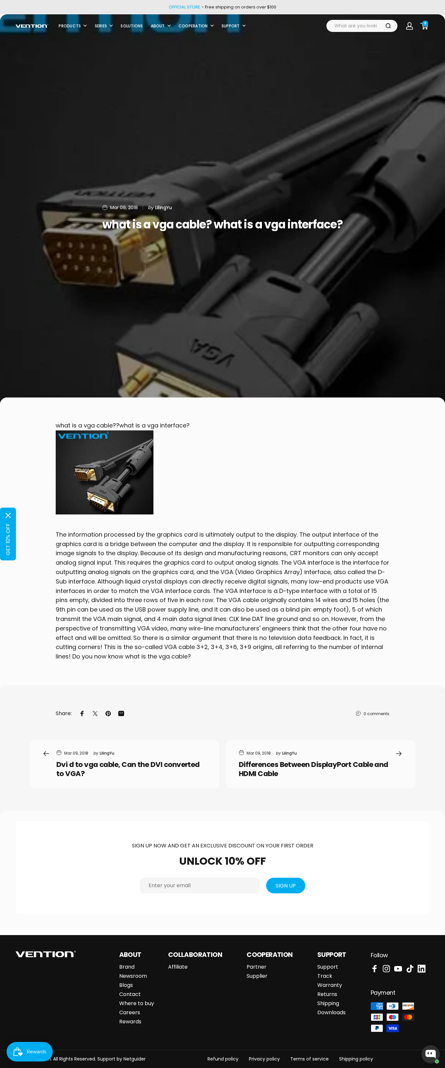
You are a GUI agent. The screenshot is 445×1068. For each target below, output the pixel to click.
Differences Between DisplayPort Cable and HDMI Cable (313, 769)
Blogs (126, 985)
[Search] (388, 26)
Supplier (257, 976)
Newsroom (133, 976)
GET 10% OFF (8, 539)
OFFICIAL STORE (184, 7)
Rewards (130, 1021)
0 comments (376, 713)
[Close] (8, 515)
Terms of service (309, 1059)
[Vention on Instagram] (386, 969)
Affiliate (178, 967)
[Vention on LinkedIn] (421, 969)
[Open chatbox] (431, 1054)
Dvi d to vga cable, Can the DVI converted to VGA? (128, 769)
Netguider (134, 1059)
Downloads (331, 1012)
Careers (129, 1012)
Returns (327, 994)
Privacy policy (264, 1059)
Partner (256, 967)
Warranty (329, 985)
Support (327, 967)
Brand (127, 967)
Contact (130, 994)
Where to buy (136, 1003)
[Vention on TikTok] (410, 969)
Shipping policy (356, 1059)
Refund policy (223, 1059)
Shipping (328, 1003)
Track (324, 976)
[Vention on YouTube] (398, 969)
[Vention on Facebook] (375, 969)
